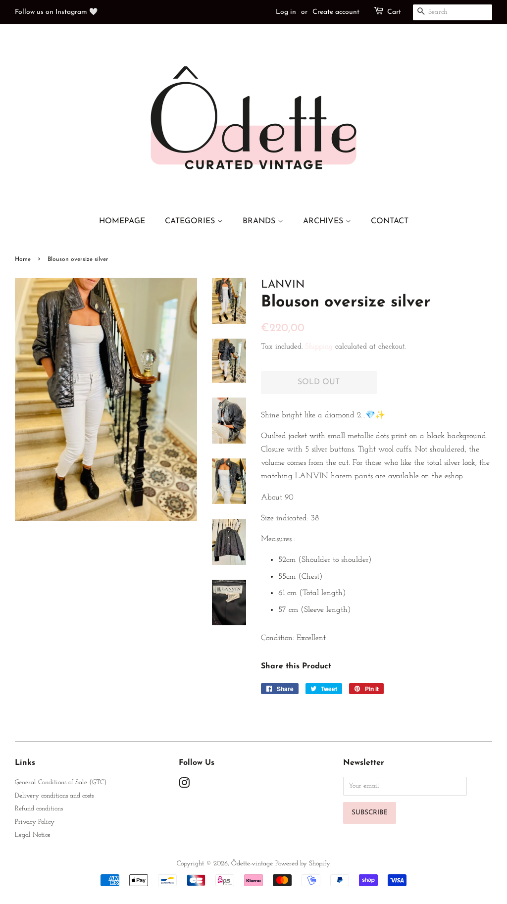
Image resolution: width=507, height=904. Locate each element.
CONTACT (389, 221)
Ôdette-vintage (251, 863)
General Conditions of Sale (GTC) (60, 782)
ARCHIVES (324, 221)
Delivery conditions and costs (54, 796)
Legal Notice (33, 835)
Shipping (319, 347)
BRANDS (260, 221)
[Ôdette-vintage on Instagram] (184, 785)
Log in (286, 12)
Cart (394, 12)
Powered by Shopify (302, 863)
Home (23, 259)
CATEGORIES (191, 221)
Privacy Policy (34, 822)
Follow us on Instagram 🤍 (56, 12)
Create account (335, 12)
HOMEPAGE (122, 221)
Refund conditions (39, 808)
